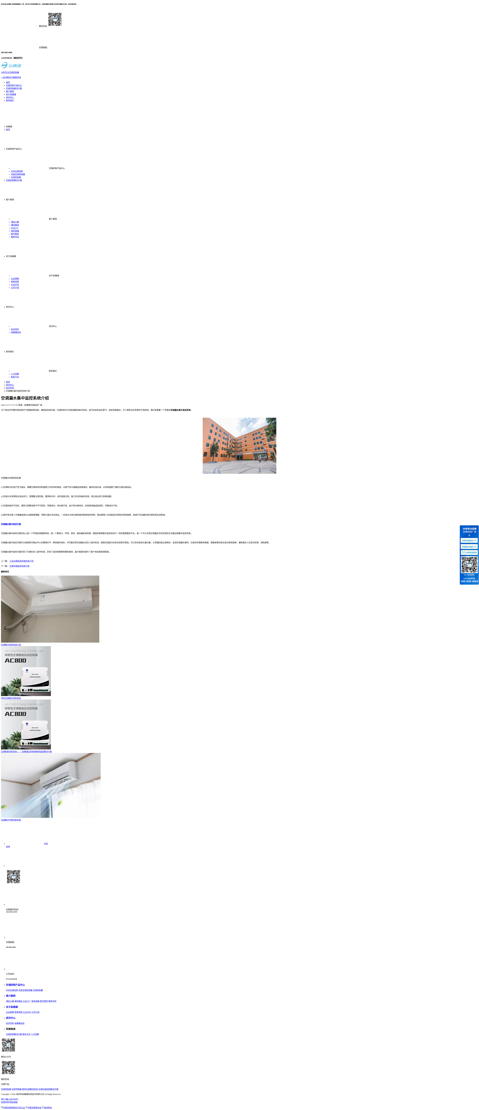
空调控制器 (16, 177)
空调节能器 (16, 1089)
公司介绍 (15, 288)
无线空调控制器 (18, 174)
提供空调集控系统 (30, 1089)
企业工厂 (15, 228)
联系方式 (15, 377)
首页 (8, 82)
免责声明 (5, 1102)
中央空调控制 (17, 171)
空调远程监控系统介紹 (19, 566)
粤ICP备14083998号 (9, 1099)
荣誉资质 (15, 282)
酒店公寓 (15, 222)
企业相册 (15, 279)
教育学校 (15, 237)
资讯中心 (10, 97)
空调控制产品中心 (14, 85)
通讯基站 (15, 225)
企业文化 (15, 285)
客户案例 (10, 91)
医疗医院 (15, 234)
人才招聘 (15, 374)
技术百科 (15, 329)
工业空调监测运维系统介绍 (21, 561)
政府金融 (15, 231)
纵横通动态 (16, 332)
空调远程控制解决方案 (48, 1089)
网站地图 (13, 1102)
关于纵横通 (11, 94)
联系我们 (10, 100)
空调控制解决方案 (14, 88)
